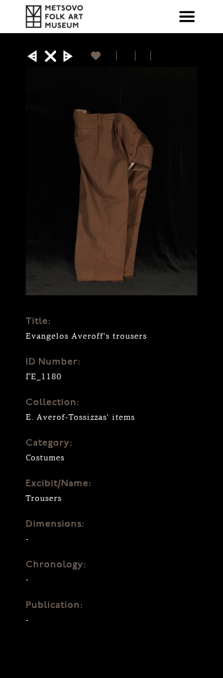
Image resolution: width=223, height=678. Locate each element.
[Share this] (126, 56)
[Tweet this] (143, 56)
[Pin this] (156, 56)
